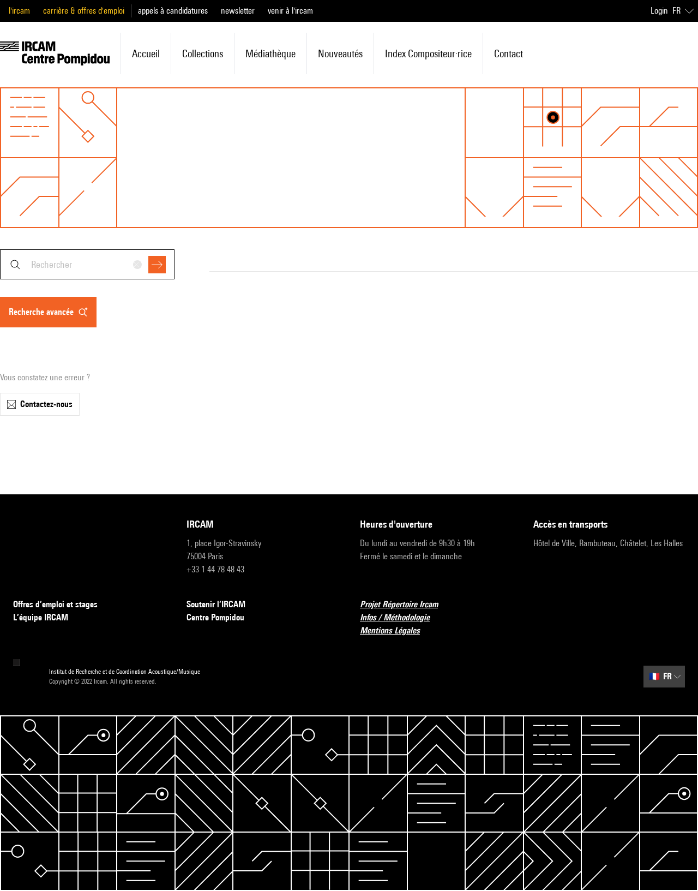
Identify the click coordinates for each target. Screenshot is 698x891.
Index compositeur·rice (428, 53)
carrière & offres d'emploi (83, 10)
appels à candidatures (173, 10)
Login (659, 10)
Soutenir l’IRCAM (215, 604)
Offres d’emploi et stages (55, 604)
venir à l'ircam (290, 10)
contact (508, 53)
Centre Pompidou (215, 617)
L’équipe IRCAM (40, 617)
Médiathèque (270, 53)
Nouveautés (340, 53)
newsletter (238, 10)
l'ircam (19, 10)
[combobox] (87, 264)
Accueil (146, 53)
